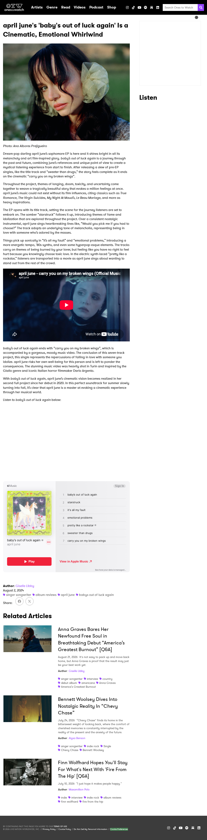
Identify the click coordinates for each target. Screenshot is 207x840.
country (107, 679)
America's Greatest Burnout (78, 687)
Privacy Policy (49, 829)
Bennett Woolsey (93, 750)
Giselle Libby (25, 586)
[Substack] (152, 7)
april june (68, 594)
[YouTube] (139, 7)
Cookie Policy (64, 829)
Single (107, 746)
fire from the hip (92, 802)
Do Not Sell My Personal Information (90, 829)
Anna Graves (107, 683)
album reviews (46, 594)
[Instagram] (127, 7)
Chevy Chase (69, 750)
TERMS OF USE (60, 826)
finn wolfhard (69, 802)
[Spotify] (146, 7)
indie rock (93, 746)
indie (64, 798)
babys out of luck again (96, 594)
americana (88, 683)
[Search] (201, 7)
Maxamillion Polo (79, 789)
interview (92, 679)
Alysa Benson (77, 738)
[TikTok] (133, 7)
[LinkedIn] (158, 7)
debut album (69, 683)
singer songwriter (18, 594)
